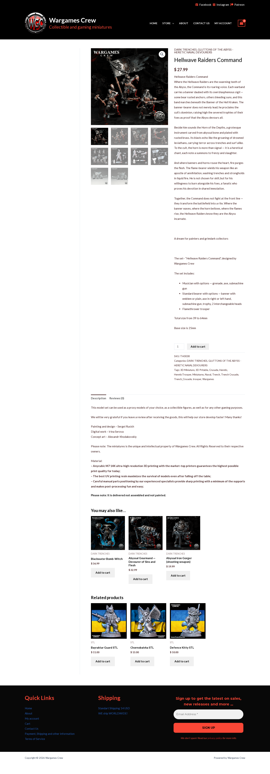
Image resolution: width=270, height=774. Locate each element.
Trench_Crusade (183, 379)
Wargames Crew (72, 20)
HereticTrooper (182, 374)
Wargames (208, 379)
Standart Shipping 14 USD (114, 708)
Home (153, 23)
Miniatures (198, 374)
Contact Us (201, 23)
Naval (208, 374)
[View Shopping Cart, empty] (241, 23)
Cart (27, 723)
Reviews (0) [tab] (116, 398)
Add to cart (198, 346)
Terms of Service (35, 738)
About (183, 23)
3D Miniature (187, 369)
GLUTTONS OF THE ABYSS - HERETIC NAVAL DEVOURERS (203, 51)
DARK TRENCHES (185, 49)
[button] (162, 54)
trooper (197, 379)
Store (166, 23)
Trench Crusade (229, 374)
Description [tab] (98, 398)
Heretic (223, 369)
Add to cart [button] (103, 572)
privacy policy (215, 738)
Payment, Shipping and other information (50, 733)
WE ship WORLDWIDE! (113, 713)
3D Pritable (202, 369)
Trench (216, 374)
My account (223, 23)
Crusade (213, 369)
